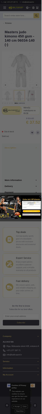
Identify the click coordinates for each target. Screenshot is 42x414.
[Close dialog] (40, 196)
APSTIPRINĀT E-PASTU (31, 211)
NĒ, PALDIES (30, 214)
